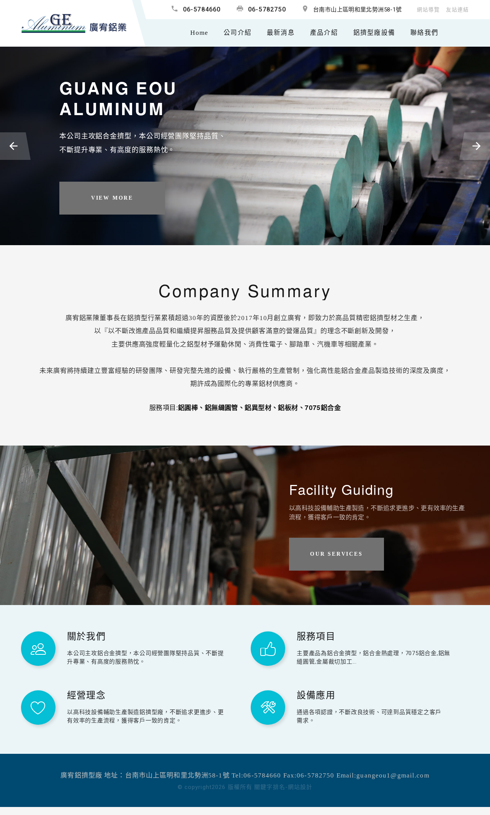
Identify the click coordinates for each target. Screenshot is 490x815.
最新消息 (281, 32)
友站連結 (457, 10)
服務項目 (316, 635)
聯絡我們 (424, 32)
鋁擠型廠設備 (374, 32)
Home (199, 32)
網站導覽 (428, 10)
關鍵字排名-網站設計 (283, 787)
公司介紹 (238, 32)
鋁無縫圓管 (221, 407)
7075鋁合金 (323, 407)
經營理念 (86, 694)
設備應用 (316, 694)
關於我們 (86, 635)
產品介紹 (324, 32)
